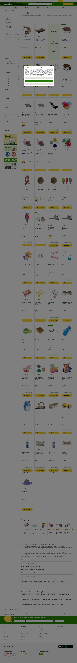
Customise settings (39, 77)
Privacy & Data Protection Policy (37, 75)
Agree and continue (39, 80)
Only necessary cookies (39, 84)
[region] (39, 76)
